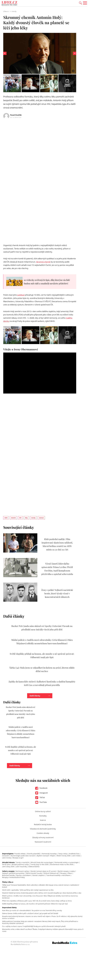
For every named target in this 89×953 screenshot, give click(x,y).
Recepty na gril (18, 858)
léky (26, 518)
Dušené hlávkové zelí (51, 873)
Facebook (43, 788)
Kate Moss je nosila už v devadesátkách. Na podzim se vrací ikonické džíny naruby (32, 910)
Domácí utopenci (38, 875)
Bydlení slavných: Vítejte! (46, 856)
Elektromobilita (33, 866)
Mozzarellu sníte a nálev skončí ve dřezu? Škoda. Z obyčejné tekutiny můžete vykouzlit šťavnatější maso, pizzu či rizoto (42, 930)
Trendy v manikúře (22, 862)
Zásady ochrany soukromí (43, 837)
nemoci (41, 518)
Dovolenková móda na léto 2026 (61, 864)
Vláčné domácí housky (34, 873)
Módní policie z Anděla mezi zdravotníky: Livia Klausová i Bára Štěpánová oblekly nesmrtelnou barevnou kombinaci (40, 897)
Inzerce (43, 820)
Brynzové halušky (8, 875)
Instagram (43, 793)
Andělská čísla (74, 854)
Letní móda (76, 856)
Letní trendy (6, 858)
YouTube (43, 802)
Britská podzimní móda (20, 864)
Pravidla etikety (19, 854)
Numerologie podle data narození (23, 856)
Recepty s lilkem (66, 873)
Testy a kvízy (62, 854)
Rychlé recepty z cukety (66, 871)
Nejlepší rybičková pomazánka (13, 873)
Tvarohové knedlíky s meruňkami (58, 875)
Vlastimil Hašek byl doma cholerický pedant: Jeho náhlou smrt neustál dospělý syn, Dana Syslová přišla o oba (41, 893)
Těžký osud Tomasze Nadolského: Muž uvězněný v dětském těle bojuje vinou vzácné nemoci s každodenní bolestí (40, 886)
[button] (80, 3)
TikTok (42, 797)
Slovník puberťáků (33, 854)
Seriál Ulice (6, 864)
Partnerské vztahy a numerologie (66, 862)
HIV (20, 518)
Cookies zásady (43, 833)
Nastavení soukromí (43, 842)
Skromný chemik (43, 262)
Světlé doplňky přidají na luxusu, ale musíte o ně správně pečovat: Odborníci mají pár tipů (20, 750)
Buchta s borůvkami (23, 875)
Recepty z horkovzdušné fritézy (13, 877)
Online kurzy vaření (43, 811)
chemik (13, 518)
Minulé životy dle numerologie (42, 862)
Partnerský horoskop (49, 854)
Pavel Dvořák (16, 115)
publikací (21, 295)
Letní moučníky (21, 866)
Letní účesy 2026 (8, 866)
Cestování (5, 856)
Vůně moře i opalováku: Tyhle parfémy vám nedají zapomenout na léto (28, 890)
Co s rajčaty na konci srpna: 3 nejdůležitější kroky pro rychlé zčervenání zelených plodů (34, 926)
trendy (33, 518)
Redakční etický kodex (43, 824)
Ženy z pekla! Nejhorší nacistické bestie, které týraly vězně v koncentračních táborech (57, 593)
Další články (35, 696)
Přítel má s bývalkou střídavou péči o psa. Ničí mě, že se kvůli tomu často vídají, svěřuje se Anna (37, 901)
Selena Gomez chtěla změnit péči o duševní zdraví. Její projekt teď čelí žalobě (30, 913)
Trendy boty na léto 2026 (39, 864)
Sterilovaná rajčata (22, 871)
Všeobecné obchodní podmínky (43, 829)
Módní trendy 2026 (63, 856)
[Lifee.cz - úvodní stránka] (9, 3)
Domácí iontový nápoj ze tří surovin (43, 871)
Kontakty (43, 816)
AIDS (5, 518)
